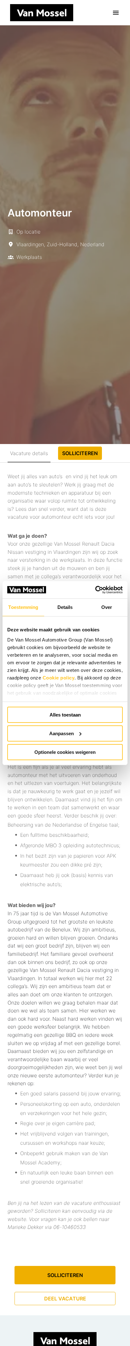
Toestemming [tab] (23, 607)
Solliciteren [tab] (80, 453)
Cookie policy (59, 677)
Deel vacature (65, 1298)
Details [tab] (65, 607)
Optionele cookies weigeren (65, 751)
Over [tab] (106, 607)
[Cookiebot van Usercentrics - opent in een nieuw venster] (95, 589)
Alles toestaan (65, 714)
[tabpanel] (65, 889)
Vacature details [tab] (29, 453)
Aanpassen (61, 733)
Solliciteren (65, 1275)
